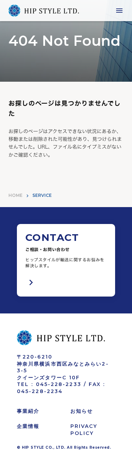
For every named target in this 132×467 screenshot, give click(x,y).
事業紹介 (28, 411)
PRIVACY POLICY (84, 429)
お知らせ (81, 411)
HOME (15, 195)
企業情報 (28, 426)
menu (119, 10)
